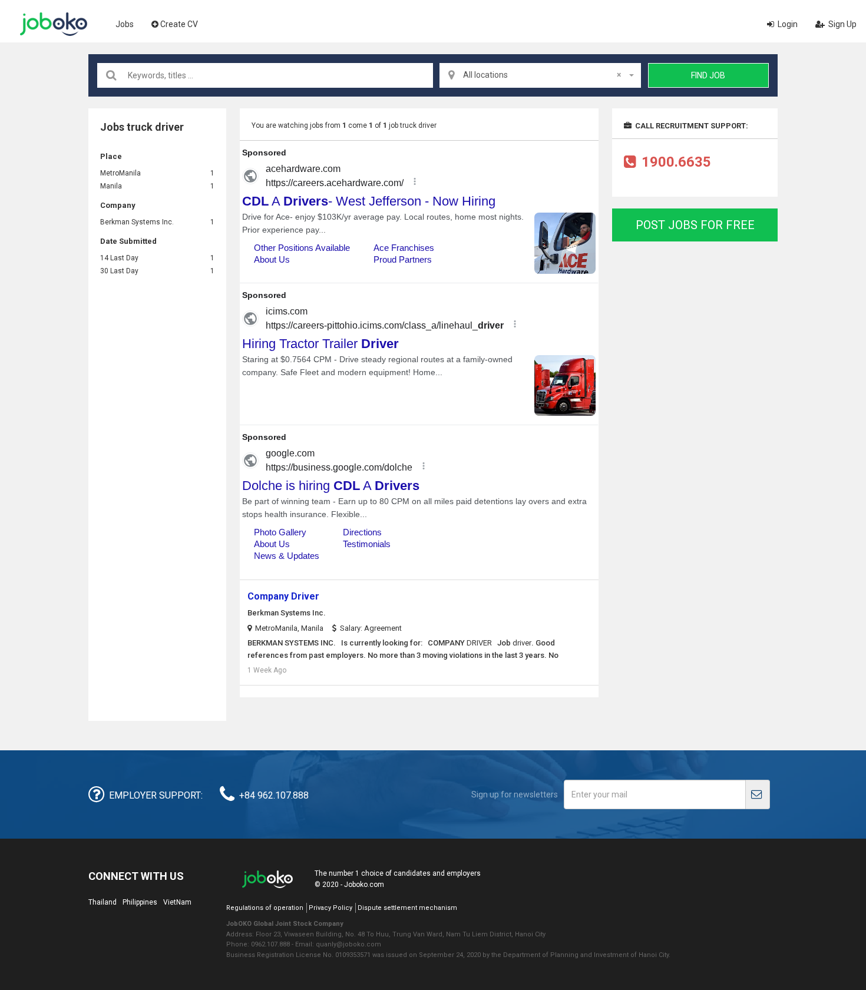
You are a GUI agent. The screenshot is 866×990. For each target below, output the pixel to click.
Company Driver (283, 596)
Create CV (179, 24)
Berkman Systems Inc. (137, 222)
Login (787, 24)
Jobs (124, 24)
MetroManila (120, 173)
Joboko (53, 24)
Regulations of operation (264, 908)
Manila (111, 186)
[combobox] (540, 75)
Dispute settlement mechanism (407, 908)
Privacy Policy (330, 908)
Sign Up (842, 24)
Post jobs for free (695, 225)
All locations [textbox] (542, 75)
